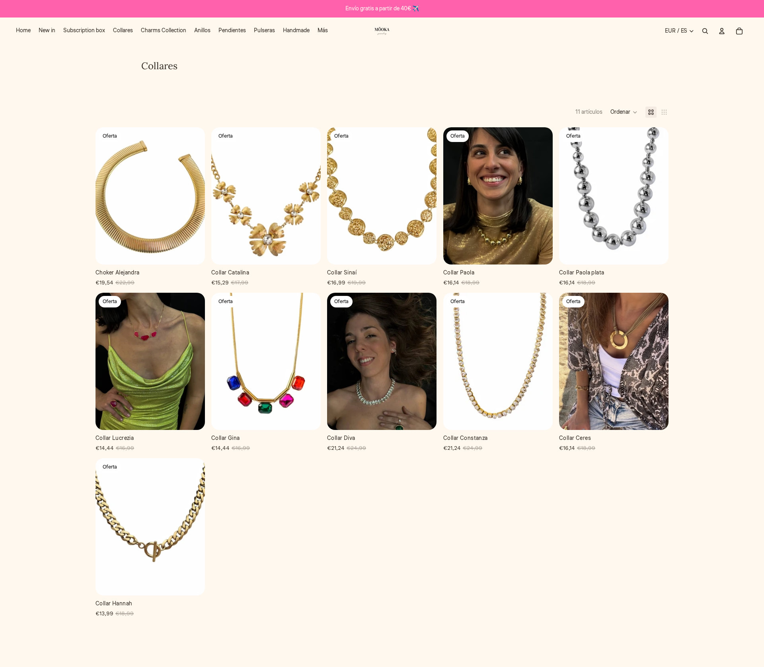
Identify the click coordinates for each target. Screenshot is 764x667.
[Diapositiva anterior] (455, 195)
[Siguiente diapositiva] (541, 195)
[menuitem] (23, 31)
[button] (623, 112)
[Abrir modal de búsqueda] (705, 31)
